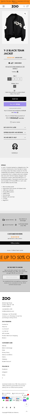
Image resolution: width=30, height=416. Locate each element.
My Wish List (5, 331)
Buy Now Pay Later (10, 127)
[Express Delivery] (3, 220)
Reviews (4, 338)
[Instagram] (7, 408)
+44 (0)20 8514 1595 (7, 309)
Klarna (4, 357)
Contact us (15, 152)
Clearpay (4, 359)
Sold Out (15, 99)
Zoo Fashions (15, 412)
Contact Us (5, 324)
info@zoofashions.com (8, 311)
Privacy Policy (5, 352)
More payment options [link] (15, 108)
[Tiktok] (10, 408)
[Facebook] (3, 408)
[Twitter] (14, 408)
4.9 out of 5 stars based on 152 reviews (15, 67)
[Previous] (2, 2)
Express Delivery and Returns (13, 132)
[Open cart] (27, 6)
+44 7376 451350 (12, 314)
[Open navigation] (3, 6)
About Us (4, 326)
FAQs (3, 350)
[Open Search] (24, 6)
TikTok (3, 375)
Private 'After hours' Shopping (10, 335)
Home (8, 250)
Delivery (4, 345)
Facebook (5, 369)
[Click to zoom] (25, 14)
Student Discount (6, 361)
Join (24, 277)
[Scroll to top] (26, 411)
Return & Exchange (7, 348)
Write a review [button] (15, 243)
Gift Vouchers (5, 333)
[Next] (28, 2)
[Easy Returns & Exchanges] (15, 220)
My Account (5, 329)
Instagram (4, 372)
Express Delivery (10, 219)
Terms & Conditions (7, 354)
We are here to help (10, 137)
